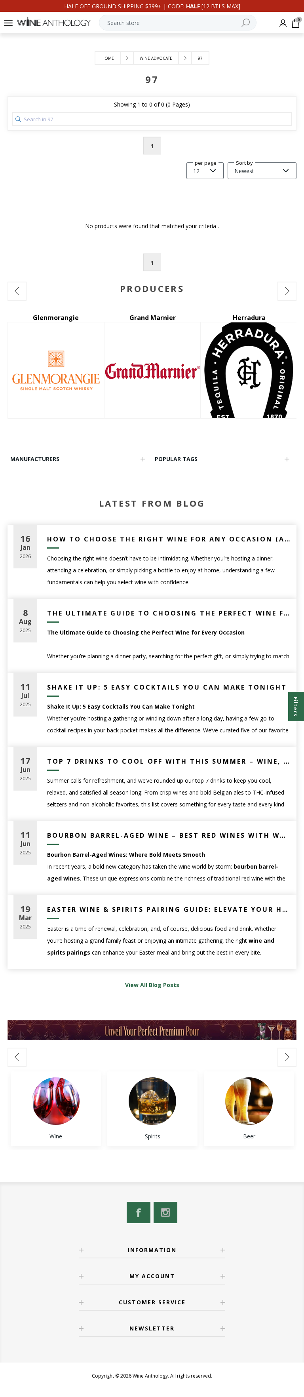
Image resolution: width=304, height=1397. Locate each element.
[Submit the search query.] (18, 119)
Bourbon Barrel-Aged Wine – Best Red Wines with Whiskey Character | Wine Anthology (169, 835)
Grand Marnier (152, 317)
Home (107, 58)
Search (245, 22)
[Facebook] (138, 1212)
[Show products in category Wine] (56, 1101)
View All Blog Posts (152, 985)
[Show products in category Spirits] (152, 1101)
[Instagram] (165, 1212)
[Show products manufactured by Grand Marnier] (152, 370)
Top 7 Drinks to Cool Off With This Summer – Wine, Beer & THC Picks (169, 761)
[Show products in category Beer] (249, 1101)
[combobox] (177, 22)
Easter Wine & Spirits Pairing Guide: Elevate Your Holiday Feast (169, 909)
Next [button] (286, 291)
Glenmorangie (56, 317)
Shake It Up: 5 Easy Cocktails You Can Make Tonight (167, 687)
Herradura (249, 317)
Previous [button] (17, 291)
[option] (56, 366)
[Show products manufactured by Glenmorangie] (56, 370)
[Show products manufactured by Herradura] (249, 370)
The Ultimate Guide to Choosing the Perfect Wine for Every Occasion (169, 613)
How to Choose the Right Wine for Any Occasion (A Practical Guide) (169, 539)
